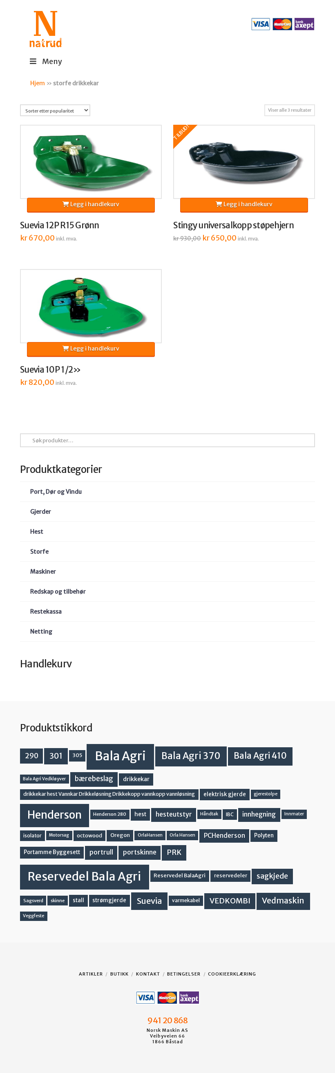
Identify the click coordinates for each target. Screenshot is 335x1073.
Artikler (91, 974)
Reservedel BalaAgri (179, 875)
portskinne (139, 852)
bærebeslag (94, 779)
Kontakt (148, 974)
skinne (58, 900)
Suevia (149, 901)
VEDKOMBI (230, 900)
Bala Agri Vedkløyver (44, 779)
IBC (230, 814)
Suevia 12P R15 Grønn (59, 225)
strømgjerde (109, 900)
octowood (89, 835)
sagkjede (272, 876)
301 (56, 756)
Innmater (294, 814)
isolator (32, 835)
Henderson (54, 814)
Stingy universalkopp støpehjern (233, 225)
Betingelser (184, 974)
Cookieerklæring (232, 974)
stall (78, 900)
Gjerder (40, 511)
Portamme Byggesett (52, 852)
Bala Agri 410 (260, 756)
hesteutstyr (174, 814)
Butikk (119, 974)
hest (140, 814)
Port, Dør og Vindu (56, 491)
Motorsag (59, 835)
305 (77, 755)
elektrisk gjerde (224, 794)
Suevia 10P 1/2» (50, 369)
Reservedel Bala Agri (84, 876)
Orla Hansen (182, 835)
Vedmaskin (283, 900)
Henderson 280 (109, 814)
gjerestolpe (265, 794)
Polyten (264, 835)
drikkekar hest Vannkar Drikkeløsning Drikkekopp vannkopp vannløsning (109, 794)
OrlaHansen (150, 835)
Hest (36, 531)
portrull (101, 852)
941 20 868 (167, 1020)
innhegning (259, 814)
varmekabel (186, 900)
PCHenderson (224, 835)
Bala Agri (120, 756)
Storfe (39, 551)
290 (31, 755)
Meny (52, 61)
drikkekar (136, 779)
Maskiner (43, 571)
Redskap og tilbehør (58, 591)
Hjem (37, 83)
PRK (174, 852)
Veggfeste (33, 915)
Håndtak (209, 814)
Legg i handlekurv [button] (94, 204)
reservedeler (230, 875)
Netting (41, 631)
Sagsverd (33, 900)
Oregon (120, 835)
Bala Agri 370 (191, 756)
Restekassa (46, 611)
